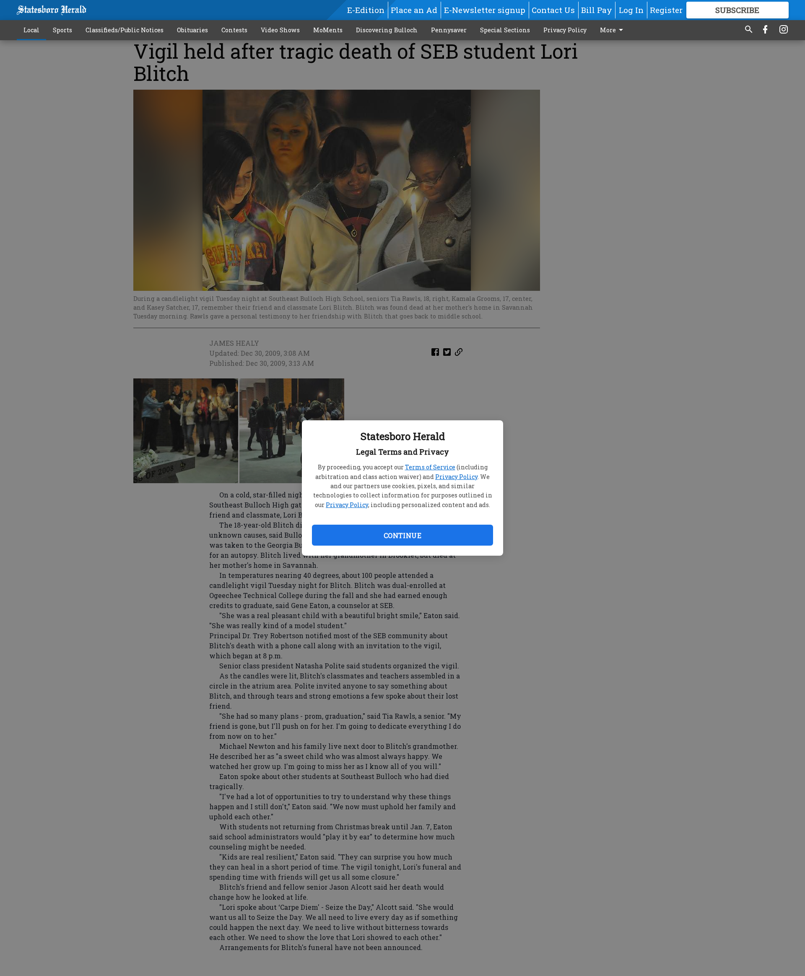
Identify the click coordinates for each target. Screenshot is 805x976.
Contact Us (553, 10)
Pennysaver (449, 30)
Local (31, 30)
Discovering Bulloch (387, 30)
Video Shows (280, 30)
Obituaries (192, 30)
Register (666, 10)
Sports (62, 30)
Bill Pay (596, 10)
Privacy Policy (456, 477)
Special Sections (505, 30)
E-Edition (365, 10)
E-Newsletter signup (484, 10)
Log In (631, 10)
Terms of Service (430, 467)
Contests (234, 30)
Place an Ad (414, 10)
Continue (402, 535)
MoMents (328, 30)
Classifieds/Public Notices (125, 30)
